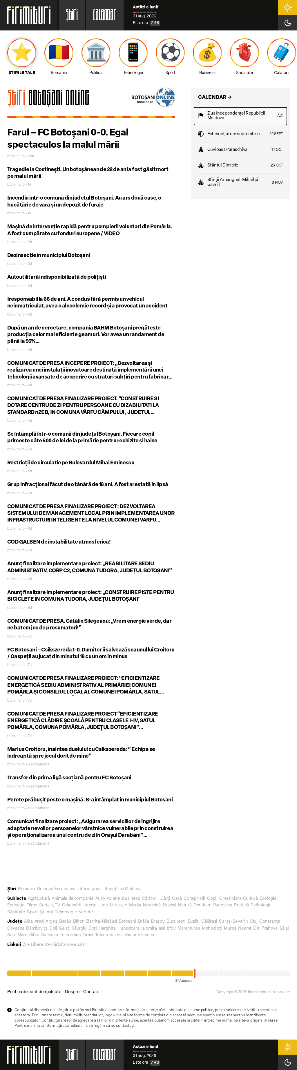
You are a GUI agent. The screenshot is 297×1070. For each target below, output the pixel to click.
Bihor (78, 921)
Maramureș (189, 928)
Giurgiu (79, 928)
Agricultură (39, 899)
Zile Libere (33, 945)
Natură (184, 905)
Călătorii (150, 899)
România (26, 889)
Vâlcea (116, 935)
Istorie (90, 905)
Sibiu (34, 935)
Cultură (250, 899)
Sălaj (284, 928)
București (176, 921)
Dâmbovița (36, 928)
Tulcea (101, 935)
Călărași (209, 921)
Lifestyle (118, 905)
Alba (28, 921)
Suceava (49, 935)
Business (131, 899)
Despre (72, 992)
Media (135, 905)
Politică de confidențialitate (34, 992)
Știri (72, 17)
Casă (177, 899)
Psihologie (261, 905)
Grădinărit (72, 905)
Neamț (244, 928)
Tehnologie (66, 912)
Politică (241, 905)
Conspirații (194, 899)
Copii (212, 899)
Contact (91, 992)
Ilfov (171, 928)
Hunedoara (128, 928)
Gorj (92, 928)
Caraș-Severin (233, 921)
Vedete (86, 912)
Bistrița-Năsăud (101, 921)
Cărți (165, 899)
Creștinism (230, 899)
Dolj (53, 928)
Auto (100, 899)
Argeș (51, 921)
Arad (39, 921)
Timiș (88, 935)
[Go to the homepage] (28, 15)
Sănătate (16, 912)
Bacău (65, 921)
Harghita (107, 928)
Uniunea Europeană (56, 889)
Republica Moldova (123, 889)
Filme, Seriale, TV (43, 905)
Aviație (113, 899)
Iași (162, 928)
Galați (64, 928)
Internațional (90, 889)
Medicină (152, 905)
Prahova (269, 928)
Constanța (269, 921)
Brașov (157, 921)
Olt (256, 928)
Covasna (15, 928)
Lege (103, 905)
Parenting (222, 905)
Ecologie (268, 899)
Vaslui (130, 935)
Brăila (143, 921)
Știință (46, 912)
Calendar (105, 17)
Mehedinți (212, 928)
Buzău (194, 921)
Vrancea (146, 935)
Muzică (169, 905)
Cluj (254, 921)
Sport (32, 912)
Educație (16, 905)
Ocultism (202, 905)
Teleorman (70, 935)
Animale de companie (72, 899)
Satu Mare (17, 935)
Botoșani (127, 921)
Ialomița (149, 928)
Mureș (230, 928)
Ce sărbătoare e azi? (64, 945)
